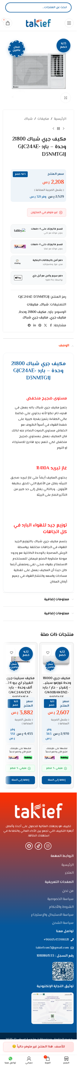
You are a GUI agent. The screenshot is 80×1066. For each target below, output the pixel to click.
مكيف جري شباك (35, 317)
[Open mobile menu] (69, 23)
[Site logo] (38, 23)
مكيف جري (58, 317)
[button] (56, 780)
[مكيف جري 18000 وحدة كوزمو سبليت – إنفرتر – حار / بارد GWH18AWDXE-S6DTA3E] (56, 659)
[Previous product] (63, 128)
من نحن (68, 891)
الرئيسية (60, 119)
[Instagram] (47, 846)
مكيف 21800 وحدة (32, 312)
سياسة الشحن (63, 923)
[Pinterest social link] (40, 326)
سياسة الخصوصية (60, 899)
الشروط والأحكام (61, 907)
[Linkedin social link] (34, 326)
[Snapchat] (29, 846)
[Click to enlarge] (65, 98)
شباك (28, 119)
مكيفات (43, 119)
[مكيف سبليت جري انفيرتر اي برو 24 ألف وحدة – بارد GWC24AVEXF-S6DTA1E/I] (20, 659)
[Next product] (53, 128)
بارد (50, 312)
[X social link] (45, 326)
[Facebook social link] (50, 326)
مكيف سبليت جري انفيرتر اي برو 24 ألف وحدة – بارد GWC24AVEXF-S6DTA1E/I (20, 688)
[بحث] (12, 7)
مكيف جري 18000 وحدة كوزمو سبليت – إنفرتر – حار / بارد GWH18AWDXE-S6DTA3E (56, 688)
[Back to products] (58, 128)
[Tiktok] (38, 846)
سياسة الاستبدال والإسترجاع (52, 915)
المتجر (69, 873)
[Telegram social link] (29, 326)
